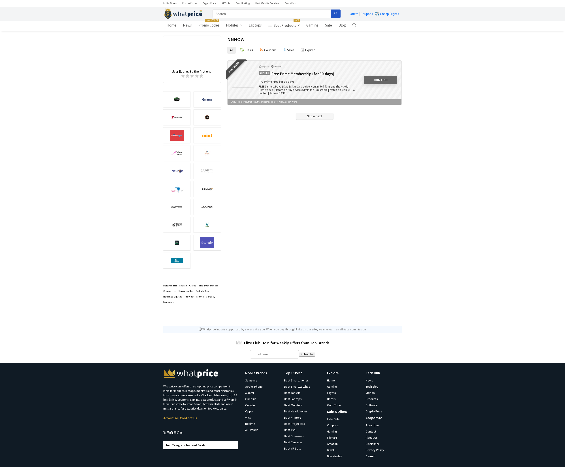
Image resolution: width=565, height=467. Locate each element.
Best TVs (290, 430)
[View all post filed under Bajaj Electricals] (207, 153)
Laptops (255, 25)
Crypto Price (209, 3)
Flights (331, 393)
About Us (372, 438)
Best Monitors (293, 405)
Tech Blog (372, 387)
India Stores (170, 3)
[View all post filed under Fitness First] (176, 117)
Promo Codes (189, 3)
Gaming (312, 25)
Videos (370, 393)
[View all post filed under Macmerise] (176, 207)
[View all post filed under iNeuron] (176, 171)
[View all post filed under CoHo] (207, 117)
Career (370, 456)
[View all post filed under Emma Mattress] (207, 99)
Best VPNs (290, 3)
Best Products (286, 24)
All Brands (251, 430)
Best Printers (292, 417)
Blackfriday (334, 456)
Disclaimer (372, 444)
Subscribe (307, 354)
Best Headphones (296, 411)
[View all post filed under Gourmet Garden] (176, 99)
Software (372, 405)
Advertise (170, 418)
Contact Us (188, 418)
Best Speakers (294, 436)
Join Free (380, 80)
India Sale (333, 419)
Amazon (332, 444)
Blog (342, 25)
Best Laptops (293, 399)
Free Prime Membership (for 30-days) (302, 73)
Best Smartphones (296, 380)
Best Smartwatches (297, 387)
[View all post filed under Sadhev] (207, 171)
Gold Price (334, 405)
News (187, 25)
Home (171, 25)
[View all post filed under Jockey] (207, 207)
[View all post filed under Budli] (176, 189)
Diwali (331, 450)
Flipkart (332, 438)
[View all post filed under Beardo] (176, 225)
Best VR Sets (292, 448)
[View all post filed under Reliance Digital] (176, 135)
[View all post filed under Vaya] (207, 225)
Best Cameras (293, 442)
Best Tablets (292, 393)
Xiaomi (249, 393)
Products (372, 399)
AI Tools (226, 3)
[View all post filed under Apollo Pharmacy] (176, 260)
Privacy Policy (375, 450)
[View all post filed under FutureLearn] (176, 153)
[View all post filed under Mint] (207, 135)
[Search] (336, 14)
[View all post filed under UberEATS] (176, 242)
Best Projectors (294, 424)
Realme (250, 424)
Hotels (331, 399)
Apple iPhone (254, 387)
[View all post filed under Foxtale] (207, 242)
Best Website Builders (267, 3)
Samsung (251, 380)
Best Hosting (243, 3)
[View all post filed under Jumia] (207, 189)
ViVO (248, 417)
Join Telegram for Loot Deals (185, 445)
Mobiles (232, 25)
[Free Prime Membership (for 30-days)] (243, 76)
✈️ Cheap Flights (387, 14)
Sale (328, 25)
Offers (354, 14)
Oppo (249, 411)
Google (250, 405)
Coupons (367, 14)
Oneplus (250, 399)
